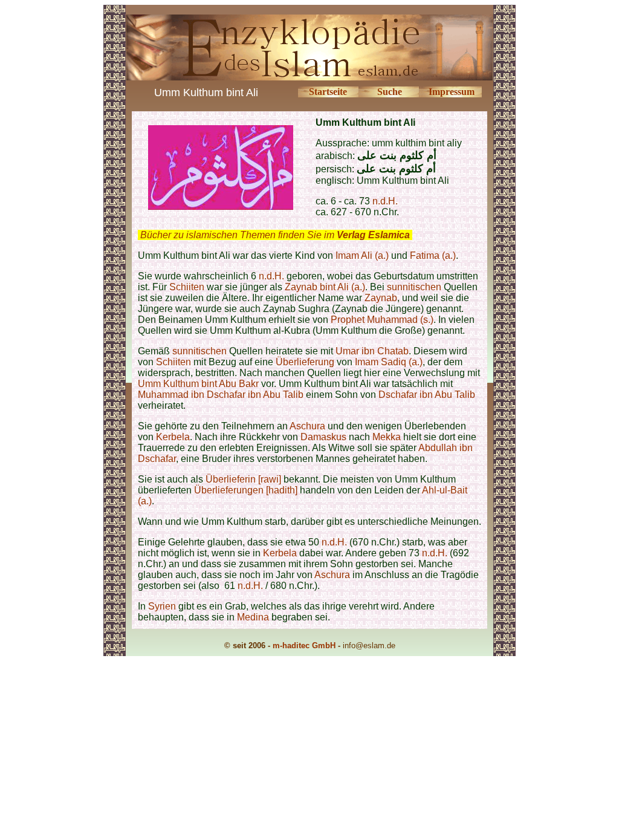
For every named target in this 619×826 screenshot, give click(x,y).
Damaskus (323, 437)
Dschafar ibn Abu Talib (426, 394)
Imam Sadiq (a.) (389, 362)
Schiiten (186, 287)
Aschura (307, 426)
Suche (389, 91)
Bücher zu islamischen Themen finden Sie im (275, 235)
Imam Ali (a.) (362, 255)
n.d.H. (385, 201)
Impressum (452, 91)
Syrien (163, 606)
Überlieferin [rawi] (243, 479)
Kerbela (173, 437)
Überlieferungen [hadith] (245, 490)
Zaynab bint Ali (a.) (325, 287)
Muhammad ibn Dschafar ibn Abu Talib (220, 394)
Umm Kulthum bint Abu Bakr (198, 384)
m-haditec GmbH (304, 645)
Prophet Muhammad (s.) (382, 319)
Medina (253, 617)
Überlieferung (305, 362)
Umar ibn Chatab (372, 351)
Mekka (386, 437)
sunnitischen (414, 287)
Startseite (328, 91)
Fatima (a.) (433, 255)
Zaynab (381, 298)
